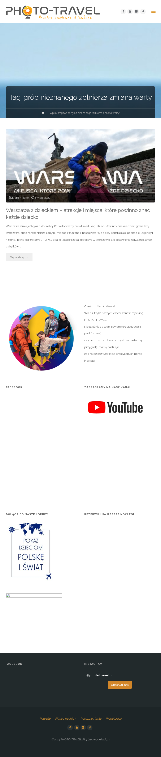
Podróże (45, 718)
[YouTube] (130, 11)
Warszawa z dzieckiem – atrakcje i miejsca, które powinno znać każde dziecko (78, 213)
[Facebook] (123, 11)
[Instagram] (136, 11)
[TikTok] (143, 11)
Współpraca (113, 718)
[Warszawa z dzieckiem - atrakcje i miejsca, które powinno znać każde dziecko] (80, 180)
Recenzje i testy (90, 718)
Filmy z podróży (65, 718)
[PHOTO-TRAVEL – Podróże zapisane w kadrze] (53, 11)
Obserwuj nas (120, 684)
